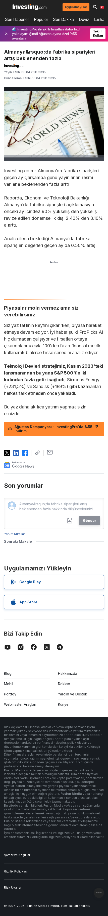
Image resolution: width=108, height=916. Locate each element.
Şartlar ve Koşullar (17, 855)
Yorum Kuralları (15, 534)
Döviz (84, 19)
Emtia (99, 19)
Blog (8, 673)
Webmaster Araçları (20, 704)
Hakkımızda (67, 673)
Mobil (8, 684)
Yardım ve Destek (72, 694)
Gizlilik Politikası (16, 871)
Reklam (64, 684)
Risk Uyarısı (12, 887)
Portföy (10, 694)
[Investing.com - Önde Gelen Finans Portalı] (29, 7)
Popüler (41, 19)
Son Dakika (63, 19)
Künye (63, 704)
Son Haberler (17, 19)
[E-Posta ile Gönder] (50, 452)
